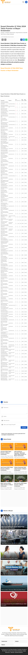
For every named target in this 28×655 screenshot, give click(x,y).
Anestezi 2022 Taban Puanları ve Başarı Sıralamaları (6, 453)
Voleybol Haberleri (19, 652)
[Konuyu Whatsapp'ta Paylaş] (26, 40)
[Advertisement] (14, 82)
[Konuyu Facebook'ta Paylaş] (21, 40)
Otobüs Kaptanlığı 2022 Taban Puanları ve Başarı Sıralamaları (20, 469)
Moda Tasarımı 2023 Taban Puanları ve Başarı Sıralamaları (7, 485)
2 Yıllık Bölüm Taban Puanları (10, 32)
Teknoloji (12, 652)
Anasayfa (2, 32)
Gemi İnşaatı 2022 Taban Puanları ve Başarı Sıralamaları (7, 469)
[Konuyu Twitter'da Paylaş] (24, 40)
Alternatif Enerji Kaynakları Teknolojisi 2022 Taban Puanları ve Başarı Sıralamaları (20, 453)
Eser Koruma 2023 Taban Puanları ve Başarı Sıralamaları (20, 485)
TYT (15, 110)
